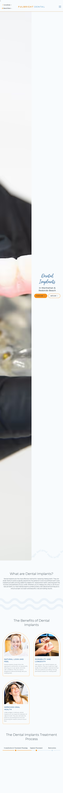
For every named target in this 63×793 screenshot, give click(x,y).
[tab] (16, 749)
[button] (8, 5)
